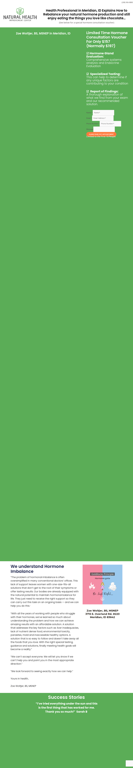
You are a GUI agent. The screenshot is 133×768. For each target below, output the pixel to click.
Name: (89, 112)
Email (89, 118)
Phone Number (93, 123)
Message (89, 129)
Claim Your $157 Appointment (101, 134)
